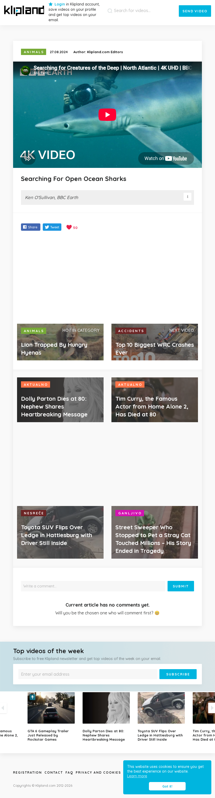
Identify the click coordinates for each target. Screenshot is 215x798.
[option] (107, 716)
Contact (54, 772)
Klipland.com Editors (105, 52)
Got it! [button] (167, 786)
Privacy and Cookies (98, 772)
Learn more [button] (137, 776)
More (106, 683)
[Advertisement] (107, 278)
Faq (69, 772)
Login (60, 4)
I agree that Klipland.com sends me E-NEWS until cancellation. (65, 683)
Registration (27, 772)
